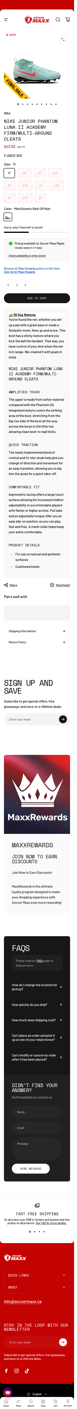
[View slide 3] (39, 1231)
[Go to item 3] (27, 104)
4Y (41, 185)
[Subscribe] (63, 719)
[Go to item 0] (18, 104)
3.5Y (25, 185)
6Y (40, 198)
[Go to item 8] (51, 104)
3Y (9, 185)
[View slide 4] (44, 1231)
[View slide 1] (30, 1231)
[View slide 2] (34, 1231)
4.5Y (57, 185)
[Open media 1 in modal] (63, 39)
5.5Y (25, 198)
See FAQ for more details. (51, 1223)
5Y (9, 198)
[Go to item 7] (46, 104)
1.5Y (24, 173)
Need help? (63, 585)
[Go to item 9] (56, 104)
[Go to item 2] (23, 104)
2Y (39, 173)
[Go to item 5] (37, 104)
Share (13, 585)
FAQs (40, 960)
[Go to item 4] (32, 104)
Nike (7, 113)
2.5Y (55, 173)
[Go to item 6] (41, 104)
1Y (9, 173)
